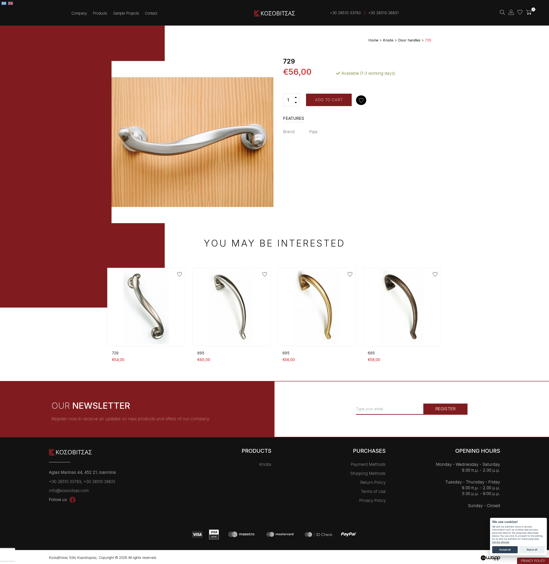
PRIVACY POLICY (533, 560)
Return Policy (373, 482)
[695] (232, 313)
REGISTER (445, 408)
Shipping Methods (368, 473)
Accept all (505, 549)
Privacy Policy (372, 500)
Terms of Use (373, 491)
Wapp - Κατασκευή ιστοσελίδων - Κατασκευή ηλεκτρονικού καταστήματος (490, 558)
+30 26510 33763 (345, 13)
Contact (151, 13)
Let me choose (500, 542)
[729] (146, 313)
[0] (528, 12)
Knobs (265, 464)
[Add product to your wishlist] (362, 100)
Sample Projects (126, 13)
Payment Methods (368, 464)
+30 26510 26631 (383, 13)
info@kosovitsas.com (69, 490)
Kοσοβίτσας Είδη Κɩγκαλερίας (274, 13)
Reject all (532, 549)
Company (79, 13)
